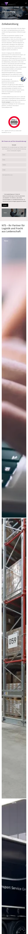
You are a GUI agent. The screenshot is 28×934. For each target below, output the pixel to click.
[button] (26, 3)
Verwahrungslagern (6, 102)
